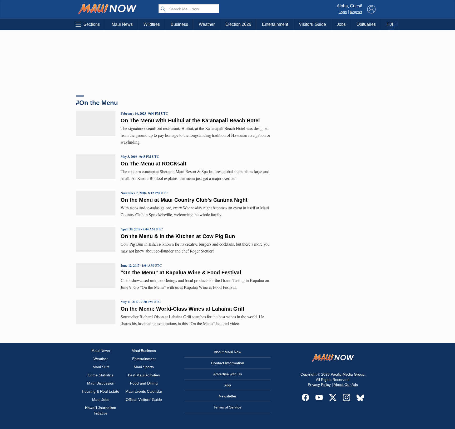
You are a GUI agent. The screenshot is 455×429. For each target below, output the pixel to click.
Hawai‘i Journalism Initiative (100, 410)
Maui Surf (101, 367)
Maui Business (144, 351)
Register (356, 12)
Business (179, 24)
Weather (207, 24)
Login (343, 12)
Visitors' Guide (312, 24)
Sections (91, 24)
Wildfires (152, 24)
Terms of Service (227, 407)
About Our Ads (346, 384)
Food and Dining (144, 383)
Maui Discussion (100, 383)
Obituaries (366, 24)
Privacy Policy (319, 384)
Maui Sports (144, 367)
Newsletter (227, 396)
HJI (390, 24)
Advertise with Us (227, 374)
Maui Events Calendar (143, 391)
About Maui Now (227, 352)
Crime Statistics (100, 375)
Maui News (122, 24)
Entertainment (275, 24)
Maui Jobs (100, 399)
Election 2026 (238, 24)
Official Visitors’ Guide (144, 399)
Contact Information (227, 363)
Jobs (341, 24)
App (227, 385)
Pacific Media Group (347, 374)
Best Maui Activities (144, 375)
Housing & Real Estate (100, 391)
